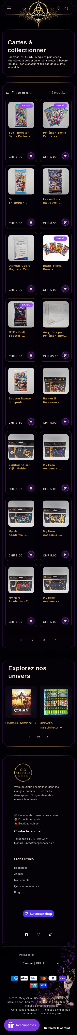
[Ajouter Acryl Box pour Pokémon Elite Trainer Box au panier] (65, 355)
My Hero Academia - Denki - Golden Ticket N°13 (54, 533)
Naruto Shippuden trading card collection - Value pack (17, 201)
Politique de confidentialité (53, 1002)
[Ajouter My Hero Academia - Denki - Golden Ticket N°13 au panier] (65, 554)
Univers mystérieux (49, 725)
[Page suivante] (55, 640)
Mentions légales (51, 1013)
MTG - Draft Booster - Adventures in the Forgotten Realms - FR (19, 333)
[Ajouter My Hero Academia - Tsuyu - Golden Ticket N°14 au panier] (31, 554)
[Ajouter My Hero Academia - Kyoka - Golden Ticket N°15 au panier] (65, 488)
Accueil (18, 873)
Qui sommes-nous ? (26, 886)
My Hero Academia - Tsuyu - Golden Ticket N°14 (20, 533)
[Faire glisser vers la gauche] (29, 736)
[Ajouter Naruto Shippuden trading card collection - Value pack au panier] (31, 222)
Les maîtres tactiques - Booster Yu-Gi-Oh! (53, 201)
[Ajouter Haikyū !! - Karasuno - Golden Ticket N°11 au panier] (65, 421)
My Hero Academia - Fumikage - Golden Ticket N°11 (53, 599)
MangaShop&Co (29, 998)
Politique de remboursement (40, 1006)
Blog (17, 892)
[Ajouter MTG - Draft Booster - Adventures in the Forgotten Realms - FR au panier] (31, 355)
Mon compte (22, 880)
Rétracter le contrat (57, 1027)
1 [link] (21, 640)
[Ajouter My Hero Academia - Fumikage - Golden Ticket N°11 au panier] (65, 621)
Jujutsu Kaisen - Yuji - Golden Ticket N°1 (21, 466)
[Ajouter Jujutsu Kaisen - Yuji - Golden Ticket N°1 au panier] (31, 488)
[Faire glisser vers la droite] (47, 736)
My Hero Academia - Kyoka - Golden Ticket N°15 (54, 466)
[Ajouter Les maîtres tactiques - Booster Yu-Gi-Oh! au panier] (65, 222)
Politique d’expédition (56, 1010)
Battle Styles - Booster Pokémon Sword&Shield (53, 267)
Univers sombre (18, 723)
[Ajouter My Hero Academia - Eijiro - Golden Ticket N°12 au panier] (31, 621)
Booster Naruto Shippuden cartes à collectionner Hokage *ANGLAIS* (20, 400)
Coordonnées (28, 1013)
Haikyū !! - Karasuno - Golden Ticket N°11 (53, 400)
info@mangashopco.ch (39, 843)
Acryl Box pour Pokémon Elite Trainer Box (54, 333)
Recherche (21, 867)
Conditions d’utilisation (25, 1010)
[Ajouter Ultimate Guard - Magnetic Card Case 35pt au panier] (31, 288)
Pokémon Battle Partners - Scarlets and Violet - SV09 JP (54, 134)
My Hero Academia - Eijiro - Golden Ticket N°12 (21, 599)
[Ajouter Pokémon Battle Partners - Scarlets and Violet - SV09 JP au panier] (65, 155)
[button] (9, 8)
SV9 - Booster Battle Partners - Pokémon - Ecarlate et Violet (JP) (21, 134)
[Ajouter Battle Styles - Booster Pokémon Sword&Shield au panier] (65, 288)
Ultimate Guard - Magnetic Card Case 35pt (21, 267)
